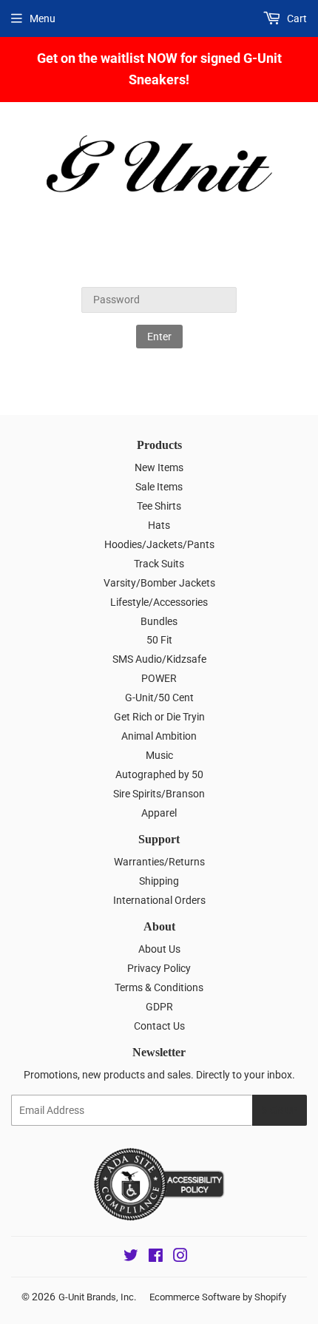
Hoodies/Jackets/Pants (159, 544)
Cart (296, 18)
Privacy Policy (159, 968)
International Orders (159, 900)
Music (159, 755)
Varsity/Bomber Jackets (159, 583)
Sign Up (279, 1110)
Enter (159, 336)
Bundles (159, 621)
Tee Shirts (159, 506)
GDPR (159, 1007)
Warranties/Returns (159, 862)
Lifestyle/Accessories (159, 602)
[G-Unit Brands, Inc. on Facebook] (155, 1257)
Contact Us (159, 1026)
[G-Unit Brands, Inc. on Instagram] (180, 1257)
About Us (159, 949)
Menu (42, 18)
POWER (159, 678)
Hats (159, 525)
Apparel (159, 813)
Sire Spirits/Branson (159, 794)
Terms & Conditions (159, 987)
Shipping (159, 881)
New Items (159, 467)
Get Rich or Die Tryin (159, 717)
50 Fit (159, 640)
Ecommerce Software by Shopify (217, 1297)
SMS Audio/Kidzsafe (159, 659)
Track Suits (159, 564)
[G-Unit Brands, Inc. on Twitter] (131, 1257)
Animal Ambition (159, 736)
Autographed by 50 (159, 774)
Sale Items (159, 487)
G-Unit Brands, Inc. (97, 1297)
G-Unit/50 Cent (159, 697)
